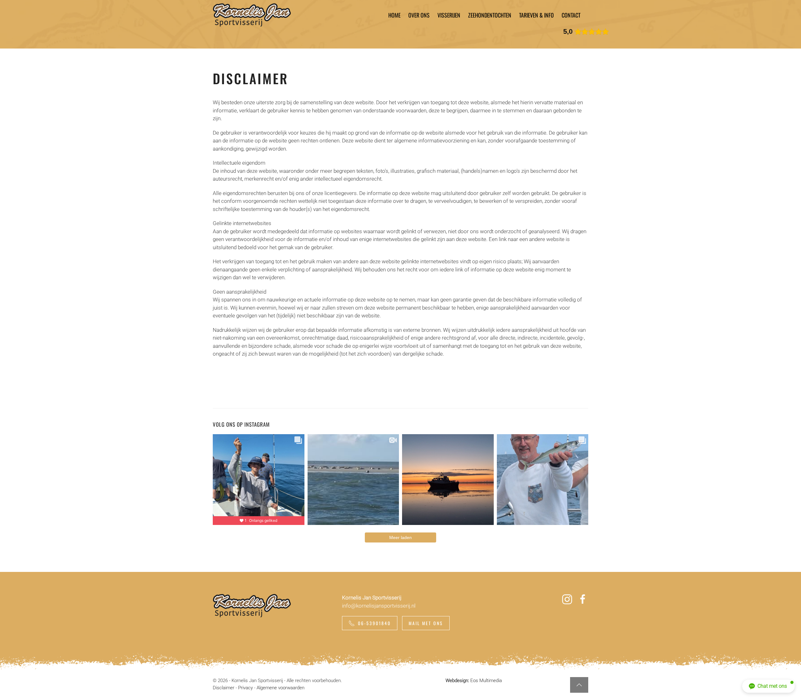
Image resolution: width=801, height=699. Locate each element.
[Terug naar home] (252, 15)
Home (394, 15)
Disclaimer (223, 688)
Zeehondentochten (489, 15)
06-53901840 (374, 623)
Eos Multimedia (486, 680)
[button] (579, 685)
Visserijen (448, 15)
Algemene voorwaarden (280, 688)
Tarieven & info (536, 15)
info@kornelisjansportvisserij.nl (379, 606)
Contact (571, 15)
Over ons (419, 15)
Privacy (245, 688)
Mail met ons (426, 623)
